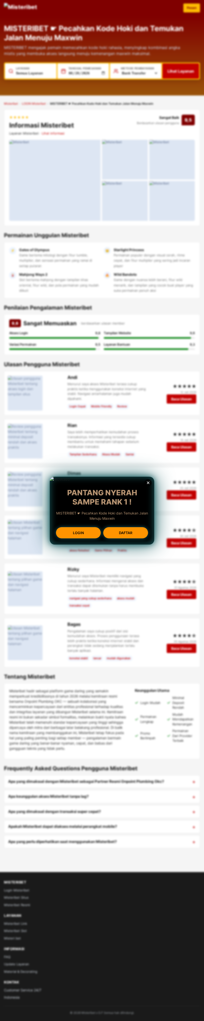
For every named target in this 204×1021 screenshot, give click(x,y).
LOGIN (78, 533)
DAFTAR (125, 533)
